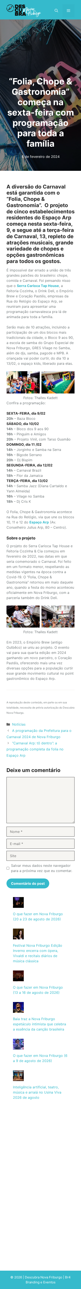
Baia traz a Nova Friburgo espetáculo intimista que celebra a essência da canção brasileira (39, 1024)
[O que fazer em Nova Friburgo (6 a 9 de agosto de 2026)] (18, 1047)
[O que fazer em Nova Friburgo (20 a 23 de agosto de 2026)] (18, 905)
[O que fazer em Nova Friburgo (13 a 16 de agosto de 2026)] (18, 979)
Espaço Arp (39, 522)
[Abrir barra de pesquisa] (56, 10)
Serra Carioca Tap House (38, 286)
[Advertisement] (40, 1149)
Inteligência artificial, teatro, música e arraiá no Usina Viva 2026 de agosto (37, 1092)
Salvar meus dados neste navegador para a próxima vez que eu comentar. (41, 868)
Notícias (18, 724)
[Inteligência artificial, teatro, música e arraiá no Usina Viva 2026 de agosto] (18, 1078)
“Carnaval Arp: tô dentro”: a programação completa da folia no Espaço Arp (35, 749)
